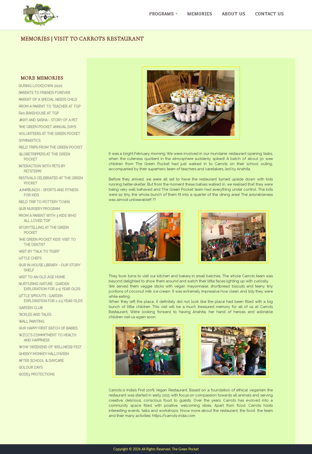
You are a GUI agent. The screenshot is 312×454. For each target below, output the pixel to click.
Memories (199, 13)
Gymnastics (29, 140)
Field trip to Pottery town (44, 202)
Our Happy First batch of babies (48, 328)
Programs (161, 13)
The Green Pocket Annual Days (47, 127)
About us (233, 13)
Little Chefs (30, 258)
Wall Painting (31, 321)
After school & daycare (41, 361)
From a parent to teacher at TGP (49, 106)
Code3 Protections (37, 374)
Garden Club (31, 308)
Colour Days (31, 367)
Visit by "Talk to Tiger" (39, 251)
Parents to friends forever (44, 93)
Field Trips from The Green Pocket (51, 147)
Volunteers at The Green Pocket (49, 134)
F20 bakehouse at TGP (39, 113)
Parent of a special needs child (48, 99)
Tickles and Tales (35, 314)
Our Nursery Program (39, 209)
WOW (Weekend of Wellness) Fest (50, 347)
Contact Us (269, 13)
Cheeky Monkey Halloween (44, 354)
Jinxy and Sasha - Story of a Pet (48, 120)
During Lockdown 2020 (40, 86)
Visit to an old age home (42, 277)
